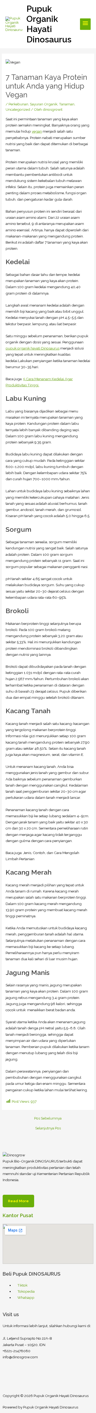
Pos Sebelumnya (48, 1118)
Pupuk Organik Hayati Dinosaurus (48, 24)
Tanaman (66, 104)
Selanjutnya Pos (48, 1128)
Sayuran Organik (43, 104)
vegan (37, 131)
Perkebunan (18, 104)
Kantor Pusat (18, 1215)
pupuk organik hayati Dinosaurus (32, 348)
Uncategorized (18, 109)
